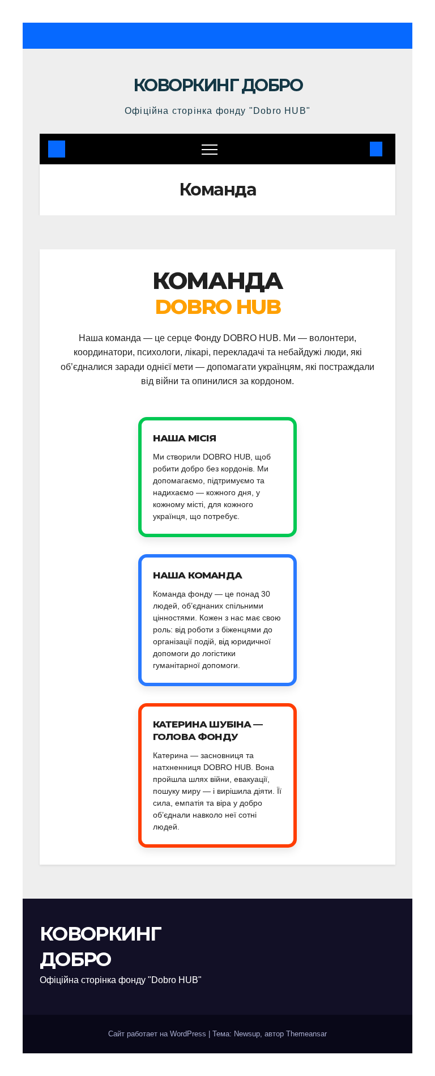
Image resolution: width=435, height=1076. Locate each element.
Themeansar (306, 1034)
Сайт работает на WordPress (158, 1034)
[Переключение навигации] (209, 149)
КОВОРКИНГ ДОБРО (217, 85)
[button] (357, 149)
